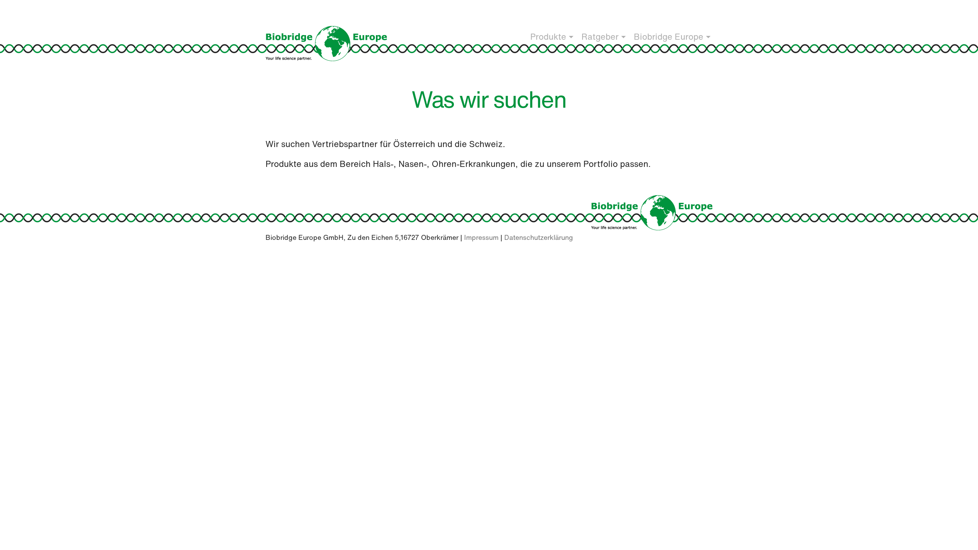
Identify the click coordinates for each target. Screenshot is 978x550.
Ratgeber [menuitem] (600, 37)
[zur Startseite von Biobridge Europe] (651, 211)
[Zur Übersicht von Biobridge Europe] (326, 43)
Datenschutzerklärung (538, 237)
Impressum (481, 237)
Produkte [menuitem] (548, 37)
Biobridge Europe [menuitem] (668, 37)
